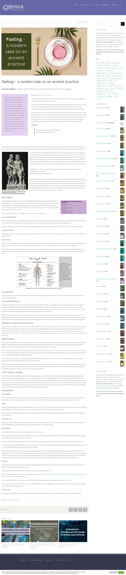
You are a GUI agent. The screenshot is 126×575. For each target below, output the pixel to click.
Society (109, 93)
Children (108, 63)
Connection (115, 65)
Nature (106, 88)
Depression (107, 68)
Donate (69, 560)
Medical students (101, 86)
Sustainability (109, 96)
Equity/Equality (108, 70)
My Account (49, 560)
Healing (108, 75)
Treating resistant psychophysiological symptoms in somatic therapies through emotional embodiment (13, 531)
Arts (98, 63)
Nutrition (112, 88)
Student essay (100, 96)
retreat (106, 91)
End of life (120, 68)
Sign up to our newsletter (36, 560)
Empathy (114, 68)
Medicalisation (111, 83)
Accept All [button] (121, 572)
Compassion (107, 65)
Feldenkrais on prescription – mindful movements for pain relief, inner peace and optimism (41, 531)
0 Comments (17, 500)
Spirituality (115, 93)
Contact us (23, 560)
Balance (102, 63)
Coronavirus (100, 68)
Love (116, 81)
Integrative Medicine (102, 81)
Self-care (112, 91)
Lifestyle (111, 81)
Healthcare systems (117, 75)
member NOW (107, 49)
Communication (116, 63)
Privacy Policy (59, 560)
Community (99, 65)
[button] (3, 534)
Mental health (118, 86)
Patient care (119, 88)
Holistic (104, 78)
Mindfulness (100, 88)
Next (85, 22)
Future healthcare (118, 73)
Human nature (120, 78)
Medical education (101, 83)
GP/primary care (101, 75)
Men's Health (110, 86)
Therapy (116, 96)
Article (12, 500)
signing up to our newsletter (106, 44)
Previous (80, 22)
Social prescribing (101, 93)
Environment (100, 70)
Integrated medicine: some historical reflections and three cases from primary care (70, 531)
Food (110, 73)
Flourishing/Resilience (102, 73)
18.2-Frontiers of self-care (46, 95)
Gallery (18, 531)
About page (120, 42)
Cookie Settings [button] (113, 572)
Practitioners (100, 91)
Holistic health (110, 78)
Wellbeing (99, 98)
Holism (98, 78)
